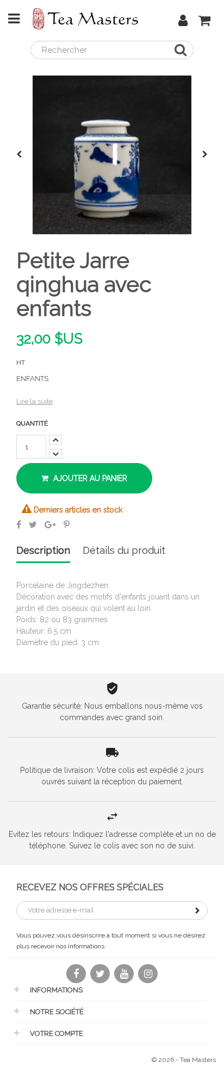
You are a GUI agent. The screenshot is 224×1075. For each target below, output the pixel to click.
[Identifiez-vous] (183, 22)
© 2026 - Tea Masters (184, 1060)
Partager (18, 524)
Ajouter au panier (89, 478)
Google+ (50, 524)
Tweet (33, 524)
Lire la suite (34, 401)
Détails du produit (124, 551)
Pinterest (67, 524)
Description (43, 551)
